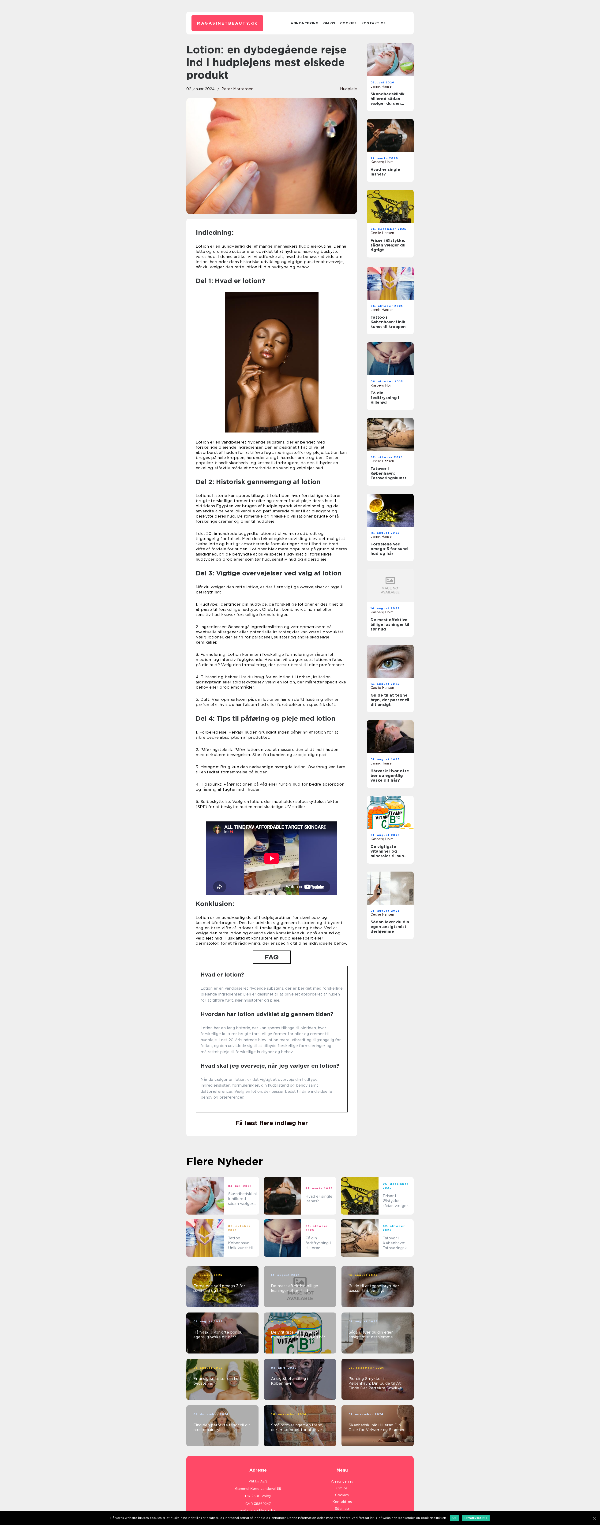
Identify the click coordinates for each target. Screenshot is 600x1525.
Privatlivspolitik (476, 1518)
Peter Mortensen (237, 89)
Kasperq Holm (382, 162)
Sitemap (342, 1508)
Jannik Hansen (382, 86)
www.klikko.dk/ (263, 1510)
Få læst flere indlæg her (272, 1122)
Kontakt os (373, 23)
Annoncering (305, 23)
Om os (329, 23)
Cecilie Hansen (382, 233)
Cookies (348, 23)
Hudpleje (348, 89)
